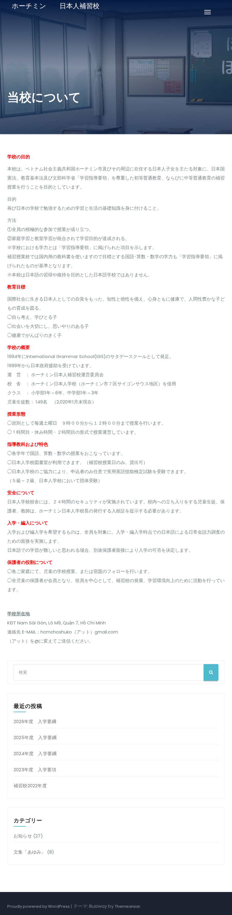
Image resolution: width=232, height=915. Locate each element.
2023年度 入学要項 (35, 769)
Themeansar (127, 906)
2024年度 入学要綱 (35, 753)
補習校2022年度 (30, 785)
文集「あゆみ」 (30, 852)
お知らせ (23, 836)
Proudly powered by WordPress (39, 906)
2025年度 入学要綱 (35, 737)
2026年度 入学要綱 (35, 721)
